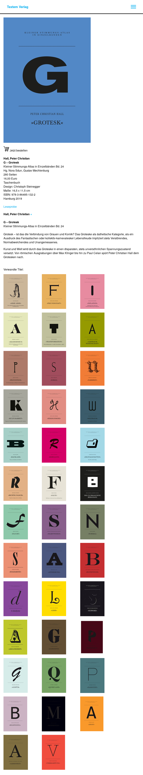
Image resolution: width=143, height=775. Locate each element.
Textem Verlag (17, 6)
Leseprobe (10, 207)
